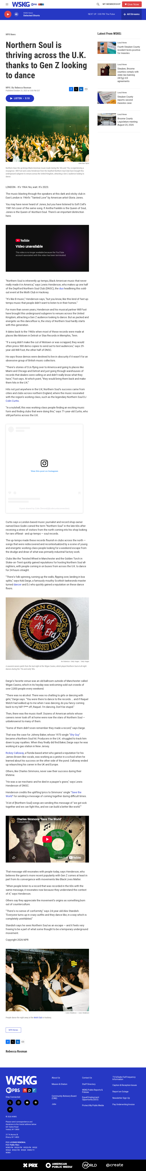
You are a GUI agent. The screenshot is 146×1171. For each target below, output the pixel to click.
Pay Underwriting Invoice (123, 1104)
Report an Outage (120, 1092)
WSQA (8, 1150)
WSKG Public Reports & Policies (92, 1091)
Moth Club (38, 1017)
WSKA (8, 1153)
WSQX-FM (18, 1147)
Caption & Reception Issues (124, 1085)
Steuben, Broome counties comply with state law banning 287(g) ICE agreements (128, 75)
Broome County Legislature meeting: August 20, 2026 (127, 121)
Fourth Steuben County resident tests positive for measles (128, 49)
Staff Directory (89, 1084)
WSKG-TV (31, 1150)
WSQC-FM (16, 1150)
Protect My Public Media (93, 1105)
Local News (122, 43)
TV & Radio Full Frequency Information (124, 1078)
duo (61, 288)
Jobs (54, 1104)
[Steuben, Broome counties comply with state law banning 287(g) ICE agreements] (107, 69)
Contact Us (87, 1078)
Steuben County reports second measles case (125, 99)
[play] (8, 14)
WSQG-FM (27, 1147)
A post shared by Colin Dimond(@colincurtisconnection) (44, 508)
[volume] (16, 14)
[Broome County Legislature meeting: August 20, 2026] (107, 119)
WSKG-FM (9, 1147)
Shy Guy (74, 734)
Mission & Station (59, 1084)
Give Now (133, 4)
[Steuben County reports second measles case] (107, 98)
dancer (18, 584)
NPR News (11, 34)
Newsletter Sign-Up (121, 1098)
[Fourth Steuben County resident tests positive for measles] (107, 48)
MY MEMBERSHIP (112, 4)
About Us (56, 1078)
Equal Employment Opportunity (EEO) (90, 1098)
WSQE (34, 1147)
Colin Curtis (12, 400)
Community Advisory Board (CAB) (64, 1097)
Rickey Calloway (15, 752)
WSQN (23, 1150)
